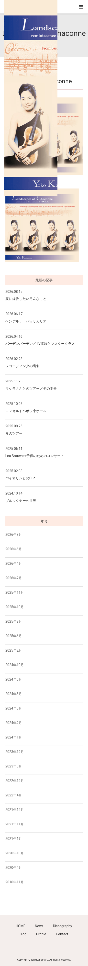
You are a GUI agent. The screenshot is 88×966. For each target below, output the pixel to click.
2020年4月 (13, 868)
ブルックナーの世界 (20, 501)
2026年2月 (13, 578)
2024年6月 (13, 679)
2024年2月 (13, 723)
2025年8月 (13, 621)
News (39, 926)
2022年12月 (14, 781)
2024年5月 (13, 694)
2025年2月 (13, 650)
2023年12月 (14, 752)
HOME (20, 926)
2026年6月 (13, 549)
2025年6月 (13, 636)
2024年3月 (13, 708)
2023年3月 (13, 766)
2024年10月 (14, 665)
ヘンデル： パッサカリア (25, 321)
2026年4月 (13, 563)
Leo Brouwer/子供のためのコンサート (34, 456)
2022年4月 (13, 795)
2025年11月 (14, 592)
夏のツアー (13, 433)
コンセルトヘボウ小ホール (25, 411)
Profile (41, 934)
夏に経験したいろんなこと (25, 299)
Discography (62, 926)
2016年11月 (14, 882)
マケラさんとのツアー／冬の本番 (31, 388)
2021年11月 (14, 824)
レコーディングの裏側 (22, 366)
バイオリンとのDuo (20, 478)
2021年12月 (14, 810)
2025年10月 (14, 607)
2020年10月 (14, 853)
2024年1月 (13, 737)
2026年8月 (13, 535)
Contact (62, 934)
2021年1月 (13, 839)
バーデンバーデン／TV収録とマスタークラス (40, 344)
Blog (23, 934)
